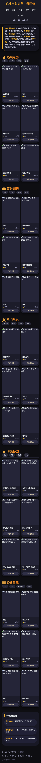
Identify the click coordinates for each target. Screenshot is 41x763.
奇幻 (19, 455)
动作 (5, 61)
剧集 (20, 10)
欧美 (12, 586)
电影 (13, 10)
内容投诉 (29, 756)
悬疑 (5, 192)
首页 (7, 10)
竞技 (27, 323)
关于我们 (5, 756)
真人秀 (6, 323)
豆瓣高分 (20, 586)
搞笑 (20, 323)
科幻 (12, 61)
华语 (5, 586)
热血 (5, 455)
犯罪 (26, 192)
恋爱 (12, 455)
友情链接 (21, 756)
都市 (19, 192)
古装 (12, 192)
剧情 (19, 61)
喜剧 (26, 61)
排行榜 (20, 15)
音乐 (13, 323)
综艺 (27, 10)
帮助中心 (13, 756)
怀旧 (29, 586)
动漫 (34, 10)
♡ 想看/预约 (10, 100)
